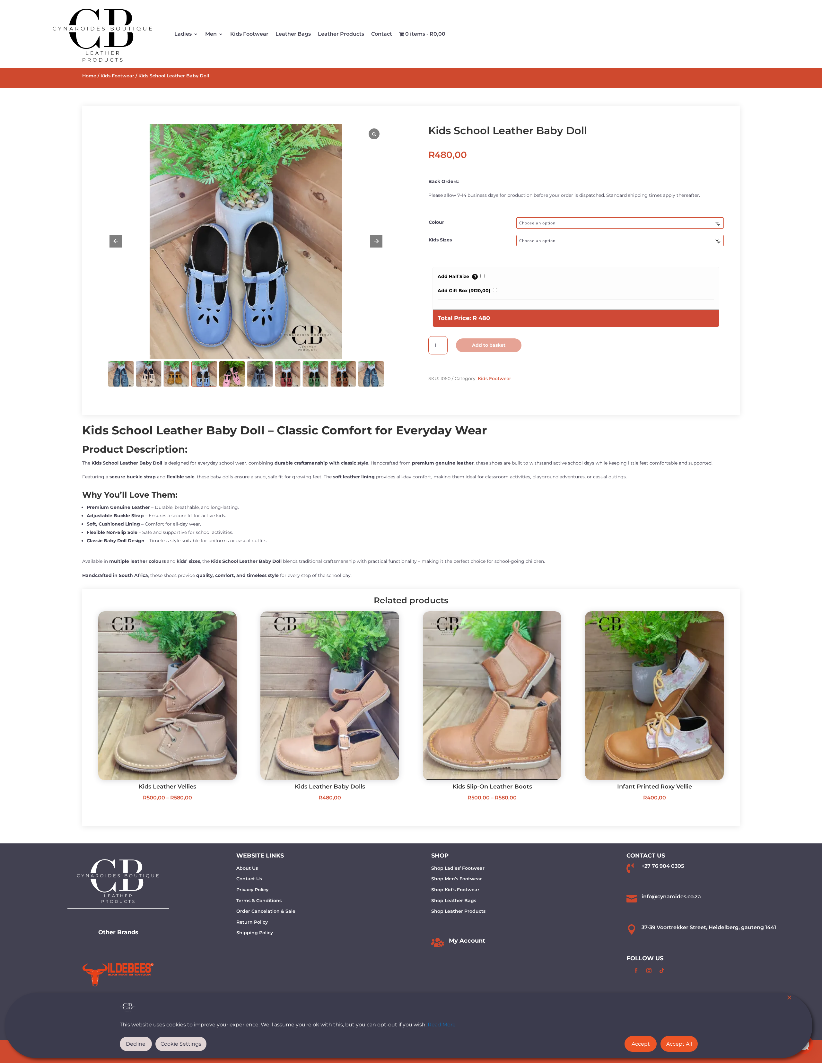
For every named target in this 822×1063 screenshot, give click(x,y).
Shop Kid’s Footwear (455, 890)
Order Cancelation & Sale (265, 911)
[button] (376, 241)
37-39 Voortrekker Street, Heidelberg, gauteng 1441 (709, 927)
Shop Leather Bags (453, 900)
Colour (436, 222)
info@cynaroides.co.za (671, 896)
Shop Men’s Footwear (456, 879)
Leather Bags (293, 34)
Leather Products (341, 34)
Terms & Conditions (259, 900)
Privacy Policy (252, 890)
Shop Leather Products (458, 911)
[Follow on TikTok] (662, 970)
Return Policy (252, 922)
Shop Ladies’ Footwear (458, 868)
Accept (641, 1044)
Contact (381, 34)
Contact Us (249, 879)
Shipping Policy (254, 933)
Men (211, 34)
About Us (247, 868)
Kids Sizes (440, 240)
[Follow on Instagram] (649, 970)
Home (89, 76)
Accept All (679, 1044)
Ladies (183, 34)
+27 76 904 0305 (663, 866)
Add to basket (488, 345)
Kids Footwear (249, 34)
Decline (135, 1044)
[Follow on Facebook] (636, 970)
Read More (442, 1025)
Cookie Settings (181, 1044)
